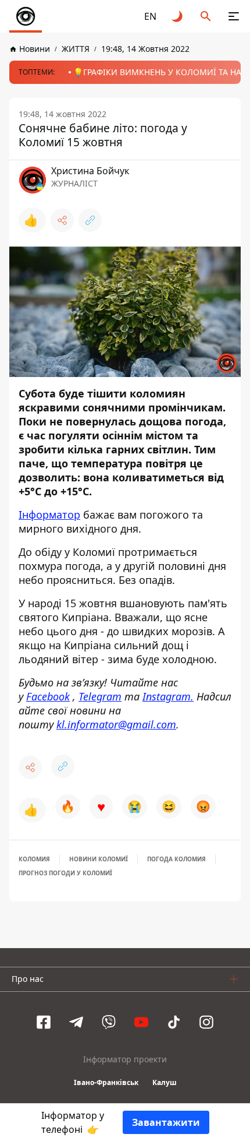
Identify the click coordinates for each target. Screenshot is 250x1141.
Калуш (164, 1082)
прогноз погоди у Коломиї (65, 873)
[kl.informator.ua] (25, 16)
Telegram (100, 696)
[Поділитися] (62, 220)
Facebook (48, 696)
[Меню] (234, 16)
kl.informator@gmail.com (116, 724)
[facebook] (44, 1022)
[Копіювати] (90, 220)
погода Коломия (176, 859)
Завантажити (166, 1122)
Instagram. (168, 696)
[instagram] (206, 1022)
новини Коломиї (98, 859)
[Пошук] (206, 16)
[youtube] (141, 1022)
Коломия (34, 859)
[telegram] (76, 1022)
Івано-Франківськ (106, 1082)
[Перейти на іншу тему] (178, 16)
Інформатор (49, 515)
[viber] (109, 1022)
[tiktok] (174, 1022)
